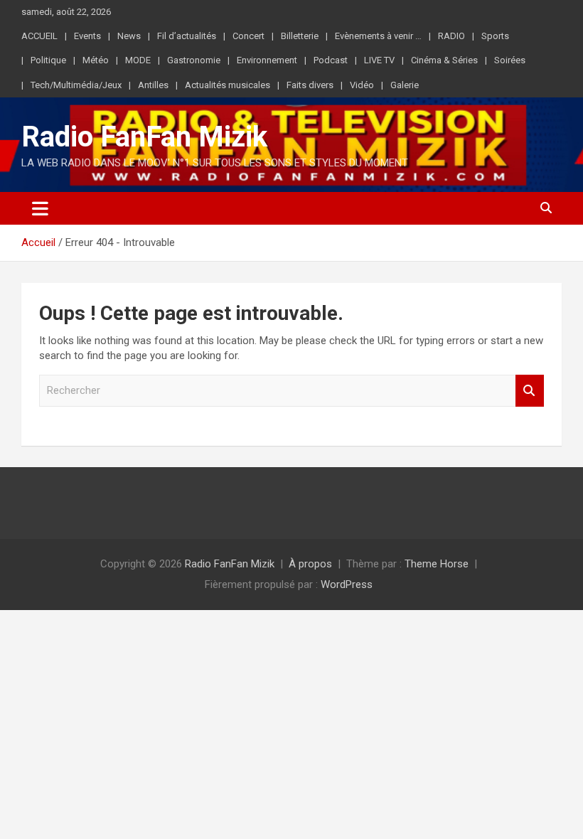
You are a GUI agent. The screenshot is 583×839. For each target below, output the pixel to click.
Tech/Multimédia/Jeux (76, 85)
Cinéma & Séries (444, 60)
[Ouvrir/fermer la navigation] (40, 208)
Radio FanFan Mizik (144, 137)
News (129, 36)
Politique (48, 60)
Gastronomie (193, 60)
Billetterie (300, 36)
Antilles (153, 85)
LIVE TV (379, 60)
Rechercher (529, 391)
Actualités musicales (227, 85)
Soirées (509, 60)
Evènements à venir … (378, 36)
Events (87, 36)
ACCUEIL (39, 36)
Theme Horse (437, 563)
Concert (248, 36)
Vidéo (362, 85)
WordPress (347, 584)
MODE (138, 60)
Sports (495, 36)
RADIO (451, 36)
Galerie (404, 85)
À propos (310, 563)
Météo (95, 60)
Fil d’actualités (186, 36)
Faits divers (310, 85)
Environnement (267, 60)
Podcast (331, 60)
